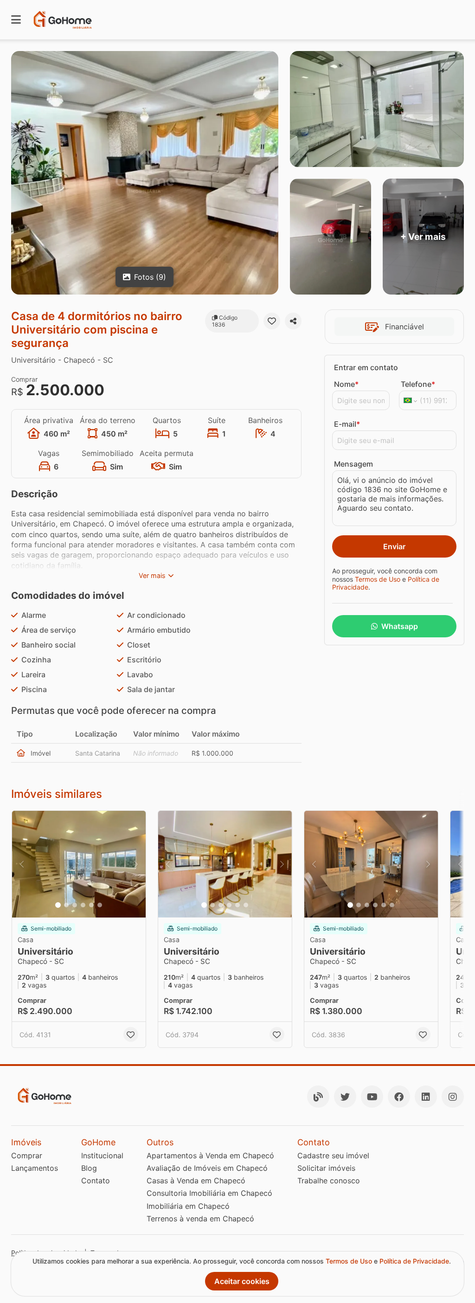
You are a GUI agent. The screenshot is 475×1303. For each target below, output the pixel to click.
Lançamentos (34, 1168)
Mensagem (353, 464)
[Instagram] (453, 1096)
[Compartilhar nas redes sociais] (293, 321)
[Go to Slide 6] (99, 905)
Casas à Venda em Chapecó (196, 1180)
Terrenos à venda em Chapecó (200, 1218)
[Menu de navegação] (16, 19)
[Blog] (318, 1096)
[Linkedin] (426, 1096)
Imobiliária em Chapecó (188, 1206)
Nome (346, 384)
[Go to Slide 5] (91, 905)
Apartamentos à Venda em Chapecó (210, 1155)
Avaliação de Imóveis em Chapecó (207, 1168)
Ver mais (152, 575)
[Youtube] (372, 1096)
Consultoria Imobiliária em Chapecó (209, 1193)
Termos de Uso (377, 579)
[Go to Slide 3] (74, 905)
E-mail (347, 424)
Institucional (102, 1155)
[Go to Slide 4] (83, 905)
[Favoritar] (271, 321)
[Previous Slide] (22, 864)
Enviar (394, 546)
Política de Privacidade (414, 1261)
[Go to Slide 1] (58, 905)
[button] (79, 864)
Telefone (418, 384)
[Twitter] (345, 1096)
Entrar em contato (366, 367)
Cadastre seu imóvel (333, 1155)
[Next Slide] (136, 864)
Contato (95, 1180)
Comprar (26, 1155)
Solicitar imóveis (326, 1168)
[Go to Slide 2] (66, 905)
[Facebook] (399, 1096)
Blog (89, 1168)
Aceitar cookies (242, 1281)
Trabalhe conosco (328, 1180)
